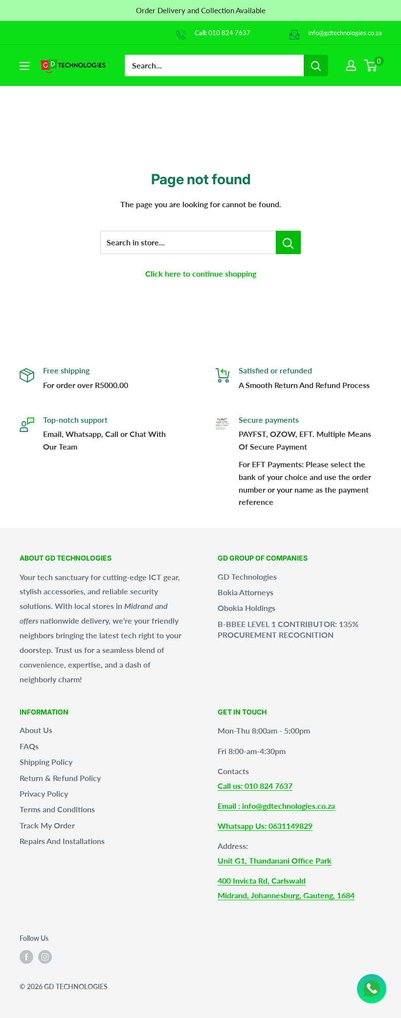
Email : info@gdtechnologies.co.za (276, 805)
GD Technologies (247, 576)
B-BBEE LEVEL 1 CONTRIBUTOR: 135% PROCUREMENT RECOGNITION (288, 629)
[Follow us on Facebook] (26, 957)
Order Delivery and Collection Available (201, 10)
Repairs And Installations (62, 840)
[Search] (316, 65)
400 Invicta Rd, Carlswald (262, 880)
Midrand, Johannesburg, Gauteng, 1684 (286, 895)
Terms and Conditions (57, 809)
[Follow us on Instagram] (45, 957)
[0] (371, 65)
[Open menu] (24, 66)
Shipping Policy (46, 761)
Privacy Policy (44, 793)
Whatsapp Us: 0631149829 (265, 825)
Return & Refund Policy (60, 777)
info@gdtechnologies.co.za (344, 33)
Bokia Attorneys (245, 592)
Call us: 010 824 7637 (255, 785)
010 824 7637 (229, 33)
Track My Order (47, 825)
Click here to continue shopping (200, 273)
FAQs (29, 746)
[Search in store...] (288, 242)
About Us (36, 730)
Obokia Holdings (246, 607)
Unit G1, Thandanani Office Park (275, 860)
